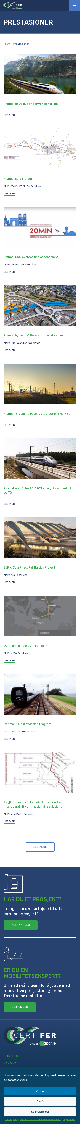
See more (40, 847)
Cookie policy (12, 1119)
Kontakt (10, 1063)
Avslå (40, 1101)
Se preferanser (40, 1111)
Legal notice (69, 1119)
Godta (40, 1091)
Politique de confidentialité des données (40, 1119)
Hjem (7, 44)
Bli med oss (12, 1056)
